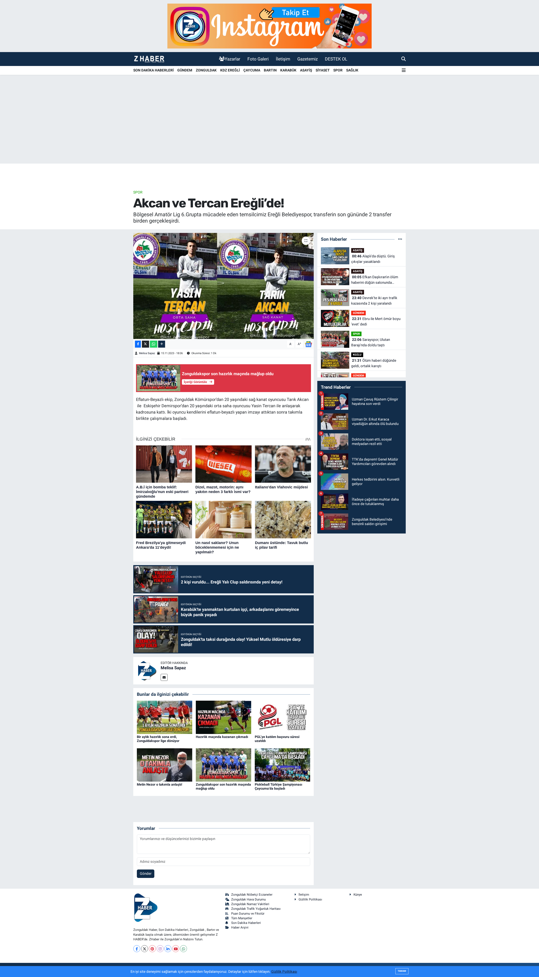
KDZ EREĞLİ (230, 70)
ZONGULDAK (206, 70)
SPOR (338, 70)
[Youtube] (175, 948)
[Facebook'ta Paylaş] (138, 344)
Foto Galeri (258, 59)
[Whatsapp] (183, 948)
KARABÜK (288, 70)
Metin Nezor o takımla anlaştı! (159, 784)
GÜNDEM (184, 70)
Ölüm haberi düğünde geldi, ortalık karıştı (373, 363)
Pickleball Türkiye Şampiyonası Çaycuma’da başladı (278, 786)
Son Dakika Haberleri (246, 923)
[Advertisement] (269, 130)
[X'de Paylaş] (145, 344)
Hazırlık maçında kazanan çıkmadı (222, 737)
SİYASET (323, 70)
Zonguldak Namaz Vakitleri (250, 904)
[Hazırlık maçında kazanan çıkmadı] (223, 717)
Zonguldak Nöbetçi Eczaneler (251, 894)
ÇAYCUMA (251, 70)
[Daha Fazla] (161, 344)
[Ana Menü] (404, 70)
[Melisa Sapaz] (147, 670)
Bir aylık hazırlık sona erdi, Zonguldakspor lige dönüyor (158, 739)
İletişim (283, 59)
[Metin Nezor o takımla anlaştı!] (164, 764)
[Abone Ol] (308, 344)
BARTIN (270, 70)
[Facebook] (136, 948)
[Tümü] (400, 239)
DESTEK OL (336, 59)
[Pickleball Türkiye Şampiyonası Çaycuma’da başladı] (282, 764)
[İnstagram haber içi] (269, 26)
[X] (144, 948)
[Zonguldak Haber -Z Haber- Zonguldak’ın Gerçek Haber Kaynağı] (149, 59)
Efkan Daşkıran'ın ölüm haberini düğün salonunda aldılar (374, 280)
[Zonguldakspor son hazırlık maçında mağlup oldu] (223, 764)
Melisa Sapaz (147, 353)
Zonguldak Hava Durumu (248, 899)
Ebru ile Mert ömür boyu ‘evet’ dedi (375, 321)
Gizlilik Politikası (310, 899)
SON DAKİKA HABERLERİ (153, 70)
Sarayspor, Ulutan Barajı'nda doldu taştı (370, 342)
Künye (358, 894)
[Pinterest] (152, 948)
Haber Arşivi (239, 927)
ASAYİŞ (306, 70)
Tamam (402, 971)
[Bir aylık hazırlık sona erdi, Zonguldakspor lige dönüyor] (164, 717)
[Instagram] (160, 948)
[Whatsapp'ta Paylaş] (153, 344)
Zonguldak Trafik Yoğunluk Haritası (256, 909)
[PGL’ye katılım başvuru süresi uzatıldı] (282, 717)
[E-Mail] (164, 677)
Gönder (146, 873)
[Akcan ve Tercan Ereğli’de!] (223, 286)
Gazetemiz (307, 59)
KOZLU (357, 354)
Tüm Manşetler (241, 918)
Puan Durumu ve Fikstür (247, 913)
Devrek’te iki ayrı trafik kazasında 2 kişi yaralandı (374, 300)
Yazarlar (232, 59)
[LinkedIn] (167, 948)
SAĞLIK (352, 70)
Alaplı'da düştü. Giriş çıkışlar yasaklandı (373, 259)
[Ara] (403, 59)
